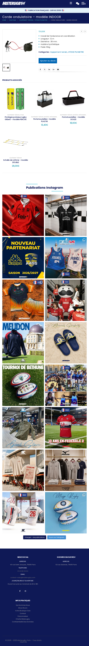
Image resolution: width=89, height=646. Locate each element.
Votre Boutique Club (22, 611)
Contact (23, 613)
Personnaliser (23, 616)
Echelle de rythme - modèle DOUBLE (15, 161)
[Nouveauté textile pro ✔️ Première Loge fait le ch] (66, 470)
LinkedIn (49, 69)
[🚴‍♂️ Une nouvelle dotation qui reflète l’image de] (23, 427)
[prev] (81, 31)
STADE (22, 115)
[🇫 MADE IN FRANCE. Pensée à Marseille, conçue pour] (66, 385)
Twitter (45, 69)
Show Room (22, 608)
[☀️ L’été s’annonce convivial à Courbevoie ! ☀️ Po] (23, 470)
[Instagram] (25, 591)
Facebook (40, 69)
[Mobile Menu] (70, 3)
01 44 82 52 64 (22, 571)
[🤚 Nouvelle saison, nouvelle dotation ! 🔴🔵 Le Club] (23, 342)
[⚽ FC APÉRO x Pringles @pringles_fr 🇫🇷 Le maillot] (66, 300)
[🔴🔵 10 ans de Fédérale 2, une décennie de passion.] (66, 427)
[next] (85, 31)
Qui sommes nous (23, 605)
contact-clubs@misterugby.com (22, 577)
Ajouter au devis (48, 60)
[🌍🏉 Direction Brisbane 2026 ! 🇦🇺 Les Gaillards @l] (23, 300)
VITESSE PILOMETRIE (76, 52)
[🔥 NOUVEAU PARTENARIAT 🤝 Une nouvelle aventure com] (23, 257)
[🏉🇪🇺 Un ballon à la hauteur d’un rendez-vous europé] (23, 385)
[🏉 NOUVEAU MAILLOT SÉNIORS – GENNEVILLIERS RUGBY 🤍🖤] (66, 215)
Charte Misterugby (23, 619)
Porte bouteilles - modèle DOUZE (73, 118)
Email (58, 69)
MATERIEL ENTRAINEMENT (51, 117)
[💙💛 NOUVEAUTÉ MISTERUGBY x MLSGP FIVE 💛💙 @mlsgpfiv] (66, 512)
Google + (54, 69)
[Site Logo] (13, 3)
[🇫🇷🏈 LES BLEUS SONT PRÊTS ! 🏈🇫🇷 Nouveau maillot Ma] (66, 257)
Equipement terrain (59, 52)
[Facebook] (19, 591)
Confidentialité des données (23, 622)
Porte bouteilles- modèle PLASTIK (44, 120)
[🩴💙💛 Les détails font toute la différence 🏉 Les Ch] (66, 342)
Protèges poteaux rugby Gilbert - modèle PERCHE (16, 118)
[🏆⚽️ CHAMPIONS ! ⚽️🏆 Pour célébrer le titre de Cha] (23, 512)
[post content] (15, 98)
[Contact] (77, 3)
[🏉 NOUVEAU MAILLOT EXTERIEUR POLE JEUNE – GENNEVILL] (23, 215)
